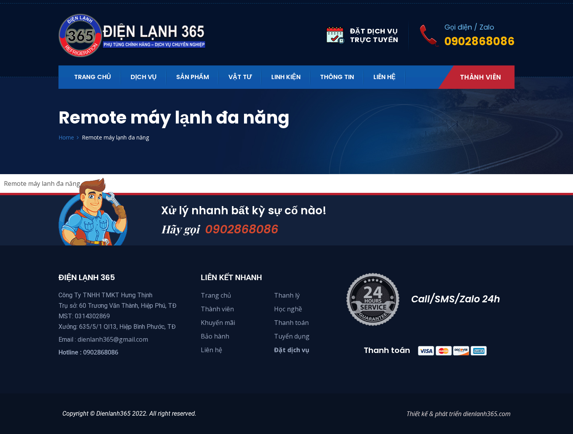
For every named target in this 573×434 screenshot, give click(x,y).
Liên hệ (384, 76)
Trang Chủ (92, 76)
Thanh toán (291, 322)
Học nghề (288, 309)
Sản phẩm (192, 76)
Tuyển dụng (291, 336)
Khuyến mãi (218, 322)
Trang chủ (216, 295)
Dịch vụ (144, 76)
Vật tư (240, 76)
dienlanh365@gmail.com (113, 339)
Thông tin (337, 76)
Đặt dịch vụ (291, 350)
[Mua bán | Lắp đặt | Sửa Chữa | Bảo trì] (136, 35)
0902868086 (241, 229)
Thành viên (480, 77)
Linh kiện (286, 76)
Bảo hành (215, 336)
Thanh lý (287, 295)
